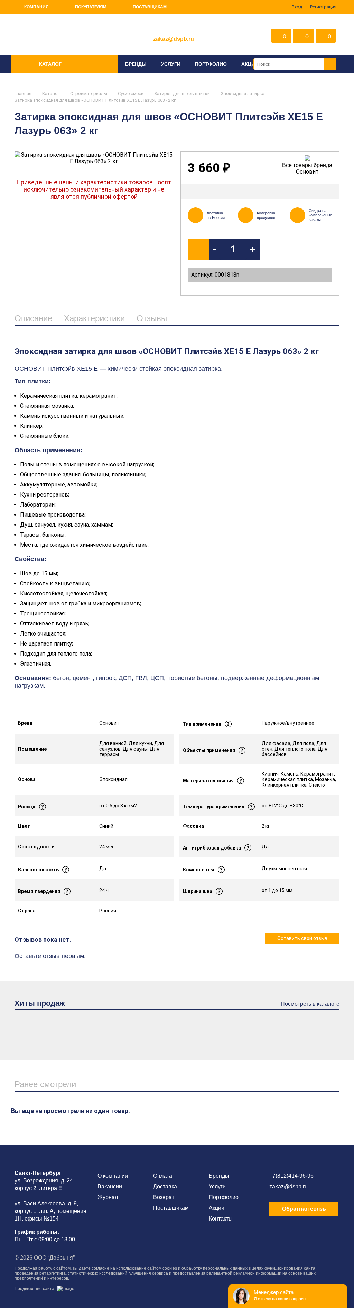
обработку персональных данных (214, 1268)
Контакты (221, 1219)
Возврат (163, 1197)
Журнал (107, 1197)
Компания (36, 6)
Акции (249, 64)
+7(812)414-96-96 (291, 1176)
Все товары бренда (307, 165)
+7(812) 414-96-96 (173, 28)
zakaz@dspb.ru (173, 39)
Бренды (136, 64)
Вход (297, 6)
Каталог (50, 64)
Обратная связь (304, 1209)
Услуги (170, 64)
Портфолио (211, 64)
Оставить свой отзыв (302, 938)
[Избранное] (310, 191)
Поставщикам (150, 6)
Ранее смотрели (45, 1084)
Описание (33, 318)
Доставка (165, 1186)
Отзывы (152, 318)
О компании (112, 1176)
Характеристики (94, 318)
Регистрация (323, 6)
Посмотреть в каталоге (310, 1004)
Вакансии (109, 1186)
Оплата (162, 1176)
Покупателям (90, 6)
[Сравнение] (328, 191)
